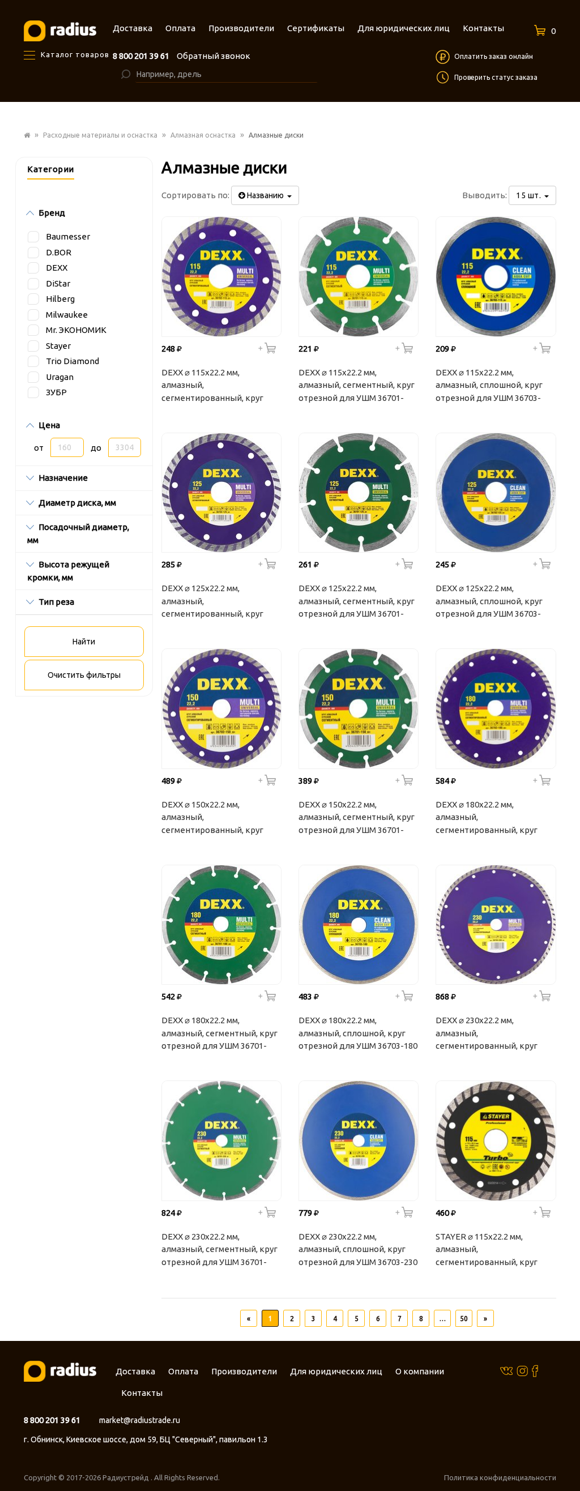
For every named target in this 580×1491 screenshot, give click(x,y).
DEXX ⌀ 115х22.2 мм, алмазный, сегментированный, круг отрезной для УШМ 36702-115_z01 (214, 387)
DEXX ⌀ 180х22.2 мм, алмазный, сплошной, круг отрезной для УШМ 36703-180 (357, 1032)
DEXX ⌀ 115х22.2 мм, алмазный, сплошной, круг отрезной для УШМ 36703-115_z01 (489, 387)
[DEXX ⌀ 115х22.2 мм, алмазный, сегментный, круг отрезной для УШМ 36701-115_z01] (358, 276)
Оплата (183, 1371)
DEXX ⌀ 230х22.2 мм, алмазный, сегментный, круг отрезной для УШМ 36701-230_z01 (219, 1251)
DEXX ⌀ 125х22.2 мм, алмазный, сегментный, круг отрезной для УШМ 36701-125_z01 (356, 602)
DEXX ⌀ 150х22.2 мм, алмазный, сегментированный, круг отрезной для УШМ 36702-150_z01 (214, 819)
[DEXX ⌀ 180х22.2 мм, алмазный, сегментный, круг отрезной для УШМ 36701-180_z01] (221, 924)
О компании (419, 1371)
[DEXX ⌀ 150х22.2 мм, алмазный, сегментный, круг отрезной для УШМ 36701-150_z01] (358, 708)
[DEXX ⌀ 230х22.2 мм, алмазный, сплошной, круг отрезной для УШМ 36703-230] (358, 1140)
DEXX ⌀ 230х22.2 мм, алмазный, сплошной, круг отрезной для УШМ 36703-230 (357, 1249)
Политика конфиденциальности (500, 1477)
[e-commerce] (60, 30)
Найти (83, 641)
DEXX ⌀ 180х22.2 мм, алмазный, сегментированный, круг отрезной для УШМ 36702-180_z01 (488, 819)
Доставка (135, 1371)
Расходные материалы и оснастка (100, 135)
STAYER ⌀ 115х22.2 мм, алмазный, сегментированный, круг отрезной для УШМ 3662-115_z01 (487, 1251)
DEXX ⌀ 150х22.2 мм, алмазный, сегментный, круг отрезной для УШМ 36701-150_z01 (356, 819)
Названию (266, 195)
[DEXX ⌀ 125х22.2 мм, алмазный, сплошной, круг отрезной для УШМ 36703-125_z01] (495, 492)
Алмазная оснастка (203, 135)
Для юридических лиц (336, 1371)
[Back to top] (568, 1459)
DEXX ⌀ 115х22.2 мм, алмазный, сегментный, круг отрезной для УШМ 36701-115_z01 (356, 387)
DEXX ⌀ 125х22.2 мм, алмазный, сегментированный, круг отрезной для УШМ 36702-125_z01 (214, 602)
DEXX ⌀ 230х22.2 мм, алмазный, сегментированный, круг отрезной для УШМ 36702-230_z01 (488, 1034)
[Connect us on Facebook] (535, 1370)
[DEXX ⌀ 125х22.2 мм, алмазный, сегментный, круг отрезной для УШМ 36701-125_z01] (358, 492)
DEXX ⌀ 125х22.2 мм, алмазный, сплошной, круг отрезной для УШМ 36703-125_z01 (489, 602)
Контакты (142, 1393)
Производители (244, 1371)
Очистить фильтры (84, 675)
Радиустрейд (127, 1477)
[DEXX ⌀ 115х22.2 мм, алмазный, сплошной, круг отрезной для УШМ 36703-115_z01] (495, 276)
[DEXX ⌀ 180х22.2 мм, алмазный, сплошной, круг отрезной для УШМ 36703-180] (358, 924)
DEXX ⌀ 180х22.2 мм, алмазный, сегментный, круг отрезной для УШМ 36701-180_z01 (219, 1034)
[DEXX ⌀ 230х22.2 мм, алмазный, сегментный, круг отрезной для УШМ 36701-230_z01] (221, 1140)
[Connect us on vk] (506, 1370)
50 (464, 1318)
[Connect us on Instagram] (522, 1370)
